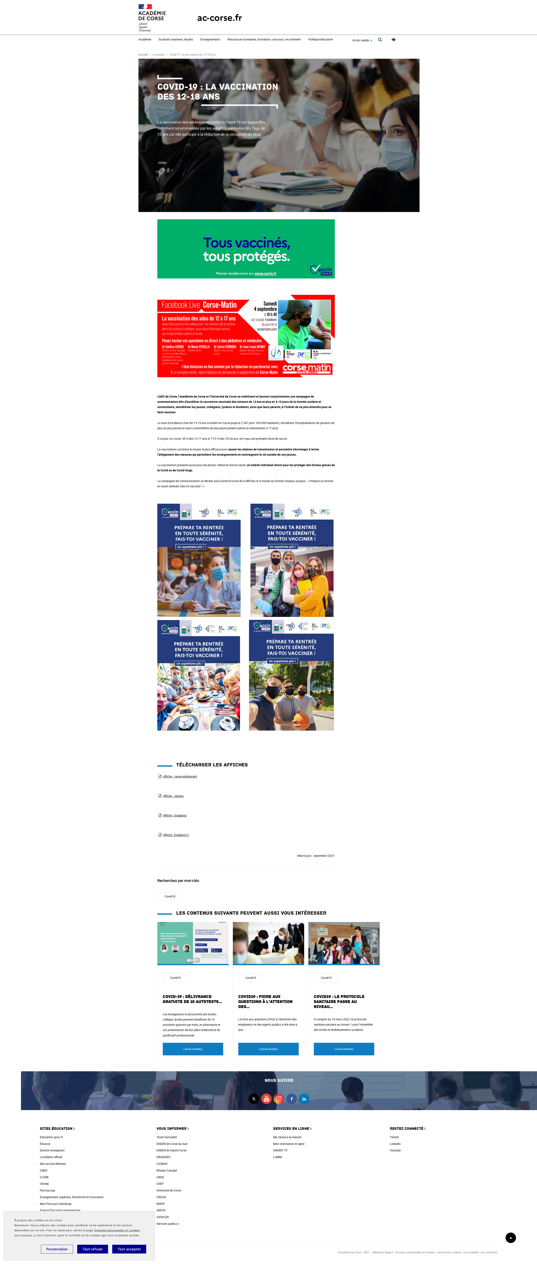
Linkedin (395, 1144)
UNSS (160, 1177)
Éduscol (45, 1144)
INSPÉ (160, 1204)
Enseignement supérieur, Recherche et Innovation (72, 1197)
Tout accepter (129, 1249)
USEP (160, 1184)
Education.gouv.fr (51, 1137)
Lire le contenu (193, 1049)
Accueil (142, 54)
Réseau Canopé (166, 1170)
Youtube (395, 1150)
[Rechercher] (380, 40)
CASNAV (162, 1164)
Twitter (394, 1137)
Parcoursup (47, 1190)
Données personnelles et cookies (117, 1230)
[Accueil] (159, 17)
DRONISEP (163, 1157)
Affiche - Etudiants (175, 815)
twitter (254, 1099)
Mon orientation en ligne (288, 1144)
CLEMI (44, 1177)
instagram (279, 1099)
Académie (144, 39)
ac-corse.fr (219, 17)
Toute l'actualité (166, 1137)
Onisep (44, 1184)
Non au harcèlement (53, 1164)
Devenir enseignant (52, 1150)
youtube (266, 1099)
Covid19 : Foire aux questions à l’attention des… (265, 1001)
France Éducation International (60, 1210)
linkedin (304, 1099)
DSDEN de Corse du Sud (171, 1144)
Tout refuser (92, 1249)
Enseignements (210, 39)
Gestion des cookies (449, 1252)
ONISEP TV (280, 1150)
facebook (291, 1099)
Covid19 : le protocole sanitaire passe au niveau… (339, 1001)
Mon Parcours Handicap (56, 1204)
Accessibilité (393, 39)
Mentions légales (383, 1252)
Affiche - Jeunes (173, 796)
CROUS (161, 1197)
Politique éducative (320, 39)
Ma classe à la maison (287, 1137)
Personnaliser (57, 1249)
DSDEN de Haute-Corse (171, 1150)
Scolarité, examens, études (176, 39)
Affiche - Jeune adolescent (180, 776)
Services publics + (167, 1224)
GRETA (161, 1210)
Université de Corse (168, 1190)
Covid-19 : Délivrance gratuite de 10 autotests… (192, 999)
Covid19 (170, 896)
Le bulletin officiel (51, 1157)
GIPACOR (162, 1217)
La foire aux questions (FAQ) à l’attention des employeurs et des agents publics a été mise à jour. (267, 1024)
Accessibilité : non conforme (480, 1252)
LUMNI (277, 1157)
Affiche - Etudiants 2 (176, 835)
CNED (43, 1170)
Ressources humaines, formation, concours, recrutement (264, 39)
